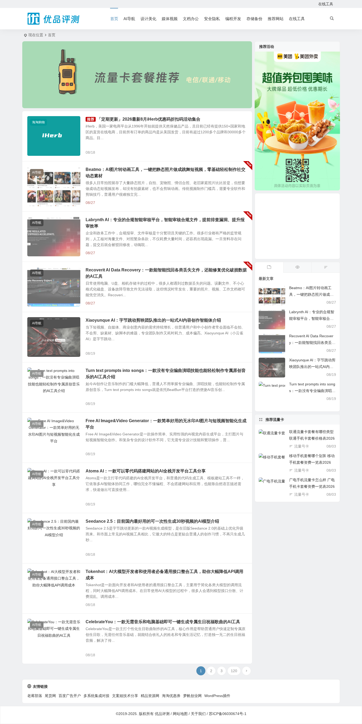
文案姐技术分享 (125, 696)
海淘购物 (38, 122)
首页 (114, 18)
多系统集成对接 (96, 696)
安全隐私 (212, 18)
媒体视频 (170, 18)
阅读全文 (242, 152)
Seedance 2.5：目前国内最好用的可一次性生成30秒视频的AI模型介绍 (152, 521)
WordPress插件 (217, 696)
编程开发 (233, 18)
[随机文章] (325, 267)
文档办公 (191, 18)
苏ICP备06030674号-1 (227, 714)
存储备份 (254, 18)
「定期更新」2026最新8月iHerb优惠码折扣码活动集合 (148, 119)
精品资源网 (150, 696)
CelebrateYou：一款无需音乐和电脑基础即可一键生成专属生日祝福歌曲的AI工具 (163, 622)
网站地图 (180, 714)
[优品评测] (54, 18)
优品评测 (162, 714)
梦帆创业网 (192, 696)
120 (234, 671)
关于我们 (198, 714)
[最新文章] (269, 267)
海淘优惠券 (171, 696)
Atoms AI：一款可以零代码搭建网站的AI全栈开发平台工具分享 (146, 471)
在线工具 (325, 4)
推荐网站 (276, 18)
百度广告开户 (70, 696)
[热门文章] (297, 267)
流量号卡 (301, 446)
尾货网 (50, 696)
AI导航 (129, 18)
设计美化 (148, 18)
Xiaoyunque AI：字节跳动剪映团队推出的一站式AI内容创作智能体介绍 (153, 320)
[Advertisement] (297, 226)
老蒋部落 (34, 696)
